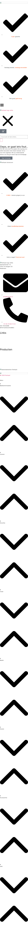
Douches (2, 355)
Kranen (2, 361)
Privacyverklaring (5, 344)
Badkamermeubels (5, 351)
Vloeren (2, 353)
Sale (1, 365)
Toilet (1, 357)
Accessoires (3, 363)
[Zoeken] (1, 140)
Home (2, 335)
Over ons (2, 337)
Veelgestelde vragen (6, 340)
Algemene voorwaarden (7, 342)
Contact (2, 339)
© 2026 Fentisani (5, 375)
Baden (2, 359)
